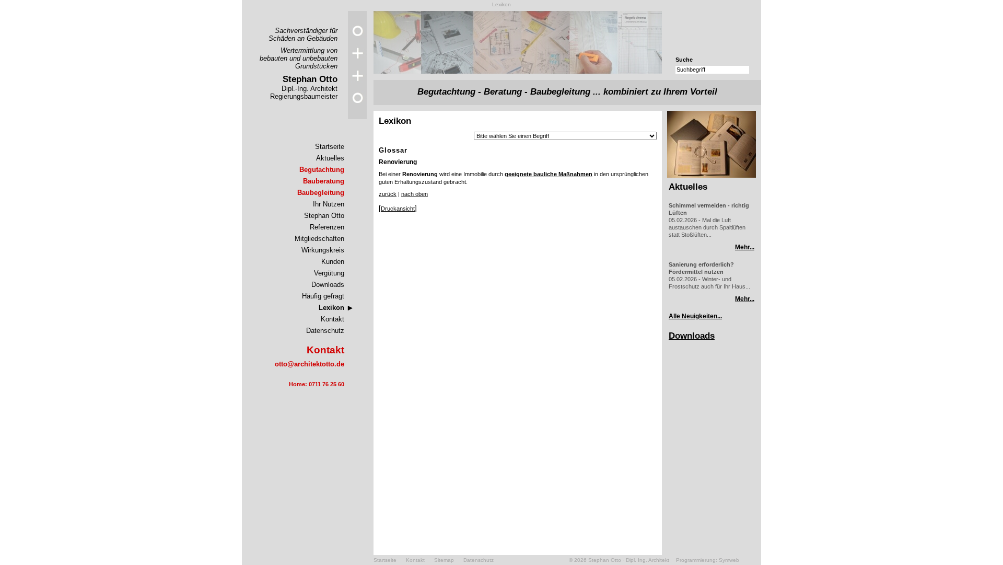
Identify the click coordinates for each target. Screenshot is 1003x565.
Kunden (332, 262)
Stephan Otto (324, 216)
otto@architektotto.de (309, 364)
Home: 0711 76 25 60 (316, 384)
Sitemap (444, 560)
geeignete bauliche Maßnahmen (548, 174)
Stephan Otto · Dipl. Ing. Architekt (628, 560)
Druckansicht (398, 208)
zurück (387, 194)
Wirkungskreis (322, 250)
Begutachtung (321, 170)
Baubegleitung (320, 193)
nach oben (414, 194)
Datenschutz (325, 331)
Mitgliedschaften (319, 239)
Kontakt (332, 319)
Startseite (329, 147)
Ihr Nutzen (328, 204)
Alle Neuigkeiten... (695, 316)
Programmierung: (696, 560)
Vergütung (329, 273)
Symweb (729, 560)
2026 (580, 560)
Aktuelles (330, 158)
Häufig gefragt (323, 296)
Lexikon (331, 308)
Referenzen (327, 227)
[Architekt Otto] (357, 117)
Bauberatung (323, 181)
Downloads (327, 285)
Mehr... (744, 247)
